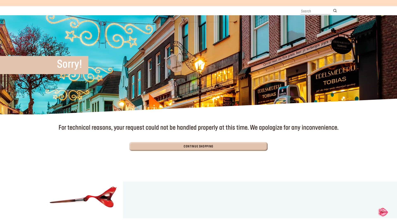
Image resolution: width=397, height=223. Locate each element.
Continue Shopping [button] (198, 146)
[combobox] (315, 10)
